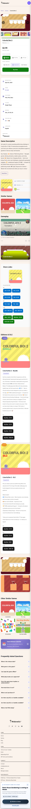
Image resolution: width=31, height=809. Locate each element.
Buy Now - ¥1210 (8, 431)
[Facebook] (9, 726)
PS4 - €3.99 (16, 290)
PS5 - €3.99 (7, 290)
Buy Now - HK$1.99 (8, 548)
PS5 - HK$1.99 (18, 310)
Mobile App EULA (5, 754)
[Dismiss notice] (27, 785)
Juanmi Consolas (10, 237)
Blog (2, 740)
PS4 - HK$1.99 (8, 310)
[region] (15, 230)
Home (2, 10)
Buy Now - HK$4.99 (8, 437)
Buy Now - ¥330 (7, 542)
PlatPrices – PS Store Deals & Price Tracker (10, 777)
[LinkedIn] (18, 726)
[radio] (6, 57)
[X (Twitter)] (12, 726)
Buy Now (15, 69)
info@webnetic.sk (5, 766)
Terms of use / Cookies (6, 749)
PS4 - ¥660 (7, 304)
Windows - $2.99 (18, 317)
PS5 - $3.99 (16, 297)
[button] (15, 227)
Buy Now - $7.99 (8, 424)
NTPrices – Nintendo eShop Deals (8, 780)
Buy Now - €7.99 (8, 417)
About (2, 768)
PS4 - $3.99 (7, 297)
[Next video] (29, 241)
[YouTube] (22, 726)
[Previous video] (26, 241)
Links (2, 742)
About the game (15, 805)
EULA (2, 752)
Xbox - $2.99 (7, 317)
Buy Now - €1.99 (8, 529)
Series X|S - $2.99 (9, 321)
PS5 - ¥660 (15, 304)
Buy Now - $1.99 (8, 535)
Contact (2, 763)
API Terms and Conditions (7, 756)
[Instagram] (15, 726)
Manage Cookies (4, 770)
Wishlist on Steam (16, 801)
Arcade (7, 90)
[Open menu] (29, 3)
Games (6, 10)
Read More (4, 173)
